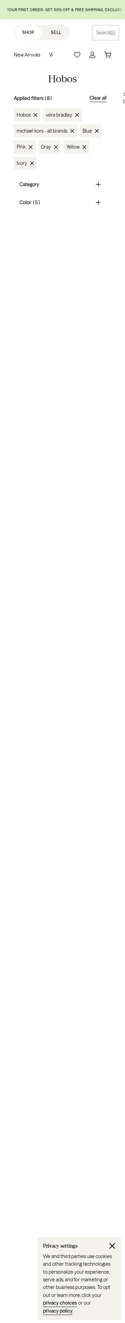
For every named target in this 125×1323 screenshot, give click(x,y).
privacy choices (60, 1303)
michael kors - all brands (42, 131)
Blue (87, 131)
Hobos (24, 115)
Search (103, 33)
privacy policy (58, 1311)
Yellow (73, 147)
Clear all (98, 98)
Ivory (22, 163)
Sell (56, 32)
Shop (28, 32)
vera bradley (59, 115)
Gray (46, 147)
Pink (21, 147)
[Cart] (107, 54)
